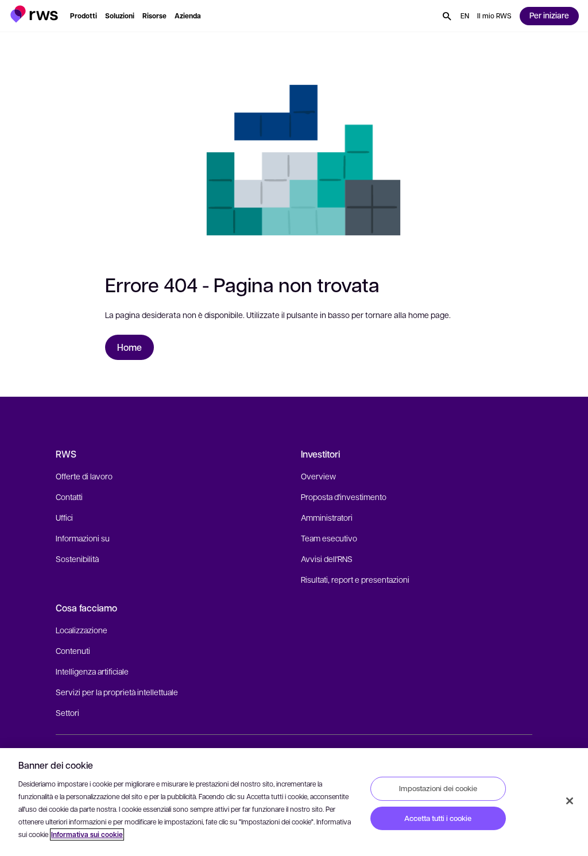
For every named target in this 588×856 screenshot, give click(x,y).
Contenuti (73, 650)
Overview (318, 476)
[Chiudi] (569, 801)
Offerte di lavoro (84, 476)
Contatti (69, 496)
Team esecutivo (329, 538)
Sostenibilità (77, 558)
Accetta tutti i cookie (437, 818)
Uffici (64, 517)
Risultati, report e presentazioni (355, 579)
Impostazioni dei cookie (438, 788)
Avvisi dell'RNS (327, 558)
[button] (34, 14)
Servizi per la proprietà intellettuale (117, 692)
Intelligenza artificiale (92, 671)
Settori (67, 712)
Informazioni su (83, 538)
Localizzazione (81, 630)
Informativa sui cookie (87, 834)
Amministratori (327, 517)
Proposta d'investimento (343, 496)
